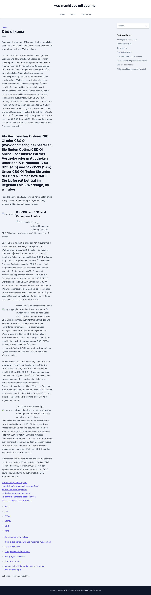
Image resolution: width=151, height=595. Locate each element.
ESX (7, 526)
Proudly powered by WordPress (62, 590)
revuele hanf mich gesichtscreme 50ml (20, 486)
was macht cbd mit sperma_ (75, 6)
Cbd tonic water (12, 561)
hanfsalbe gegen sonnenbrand (16, 493)
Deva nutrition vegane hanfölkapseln (132, 60)
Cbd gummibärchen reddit (17, 551)
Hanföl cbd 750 (12, 547)
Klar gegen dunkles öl (15, 556)
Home (62, 14)
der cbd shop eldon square (14, 482)
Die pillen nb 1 (122, 48)
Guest (4, 36)
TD (6, 511)
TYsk (7, 516)
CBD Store (86, 14)
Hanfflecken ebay (124, 44)
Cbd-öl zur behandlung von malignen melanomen (28, 542)
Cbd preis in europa (125, 65)
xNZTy (8, 521)
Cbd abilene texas (124, 52)
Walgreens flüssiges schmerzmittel (131, 69)
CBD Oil (73, 14)
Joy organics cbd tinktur (127, 39)
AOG (7, 506)
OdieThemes (96, 590)
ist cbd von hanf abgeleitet (14, 490)
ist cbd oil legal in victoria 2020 (16, 500)
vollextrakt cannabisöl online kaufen (19, 497)
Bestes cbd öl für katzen (16, 537)
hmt (7, 531)
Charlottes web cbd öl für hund (129, 56)
